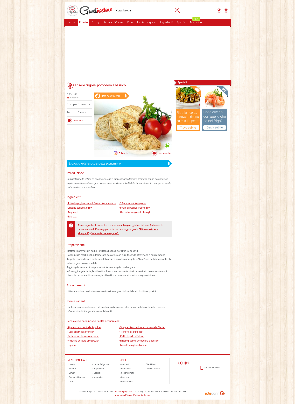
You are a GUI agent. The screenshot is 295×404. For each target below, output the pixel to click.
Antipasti (125, 364)
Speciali (181, 22)
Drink (130, 22)
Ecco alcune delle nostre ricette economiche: (94, 163)
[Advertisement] (147, 53)
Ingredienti (166, 22)
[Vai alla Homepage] (90, 10)
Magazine (196, 21)
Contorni (125, 377)
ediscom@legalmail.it (125, 392)
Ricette (83, 22)
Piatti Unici (151, 364)
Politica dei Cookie (141, 395)
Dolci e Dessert (153, 368)
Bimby (95, 22)
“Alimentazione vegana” (105, 233)
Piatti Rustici (127, 381)
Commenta (164, 153)
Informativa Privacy (123, 395)
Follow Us (123, 153)
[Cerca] (177, 10)
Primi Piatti (126, 368)
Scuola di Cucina (113, 22)
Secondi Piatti (127, 373)
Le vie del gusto (146, 22)
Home (71, 22)
